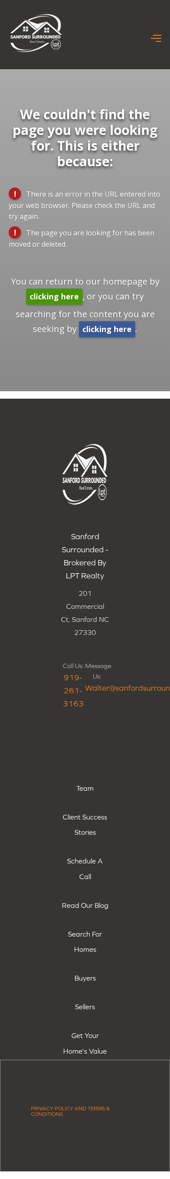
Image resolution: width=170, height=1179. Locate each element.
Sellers (85, 1007)
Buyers (85, 978)
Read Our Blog (85, 905)
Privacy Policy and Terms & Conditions (70, 1111)
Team (85, 788)
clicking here (54, 296)
